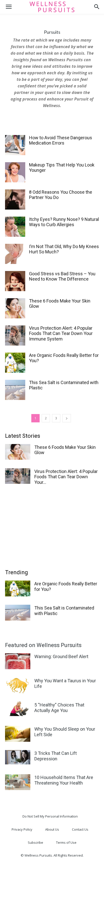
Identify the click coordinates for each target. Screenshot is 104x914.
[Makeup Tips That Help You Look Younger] (15, 172)
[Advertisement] (52, 525)
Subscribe (35, 842)
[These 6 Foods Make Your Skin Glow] (15, 308)
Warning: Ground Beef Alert (61, 656)
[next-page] (66, 418)
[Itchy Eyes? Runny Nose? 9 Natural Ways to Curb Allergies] (15, 227)
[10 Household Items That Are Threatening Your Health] (17, 782)
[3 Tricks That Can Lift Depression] (17, 757)
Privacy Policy (22, 829)
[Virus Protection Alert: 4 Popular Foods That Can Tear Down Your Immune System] (15, 335)
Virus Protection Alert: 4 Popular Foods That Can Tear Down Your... (66, 477)
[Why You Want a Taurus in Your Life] (17, 685)
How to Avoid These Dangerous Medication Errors (60, 140)
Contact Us (80, 829)
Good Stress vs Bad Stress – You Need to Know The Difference (62, 276)
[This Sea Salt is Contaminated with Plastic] (15, 390)
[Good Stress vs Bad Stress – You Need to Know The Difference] (15, 281)
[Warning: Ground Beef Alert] (17, 661)
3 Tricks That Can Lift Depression (55, 756)
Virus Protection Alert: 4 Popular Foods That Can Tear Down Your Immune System (61, 333)
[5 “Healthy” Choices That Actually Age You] (17, 709)
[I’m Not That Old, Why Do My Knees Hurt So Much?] (15, 254)
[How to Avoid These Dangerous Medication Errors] (15, 145)
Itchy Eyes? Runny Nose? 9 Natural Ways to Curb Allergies (64, 222)
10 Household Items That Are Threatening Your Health (63, 780)
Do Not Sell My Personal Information (50, 816)
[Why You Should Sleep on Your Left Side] (17, 734)
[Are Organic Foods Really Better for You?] (15, 363)
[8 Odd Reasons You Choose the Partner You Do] (15, 199)
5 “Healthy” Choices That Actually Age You (59, 707)
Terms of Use (66, 842)
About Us (52, 829)
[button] (9, 7)
